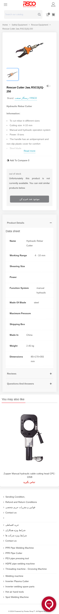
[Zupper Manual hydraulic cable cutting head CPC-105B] (29, 438)
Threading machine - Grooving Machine (26, 569)
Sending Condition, (15, 496)
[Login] (53, 4)
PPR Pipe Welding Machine (19, 547)
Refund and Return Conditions (21, 502)
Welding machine (14, 576)
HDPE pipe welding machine (20, 563)
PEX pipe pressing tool (17, 558)
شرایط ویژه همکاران (15, 530)
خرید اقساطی (12, 525)
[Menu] (5, 4)
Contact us (11, 512)
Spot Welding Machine (17, 597)
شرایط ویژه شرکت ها (16, 535)
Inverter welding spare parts (19, 586)
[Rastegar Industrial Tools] (29, 4)
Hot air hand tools (14, 591)
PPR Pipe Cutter (13, 553)
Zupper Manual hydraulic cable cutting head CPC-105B (29, 475)
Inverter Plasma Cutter (17, 581)
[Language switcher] (53, 14)
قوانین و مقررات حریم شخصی (20, 507)
